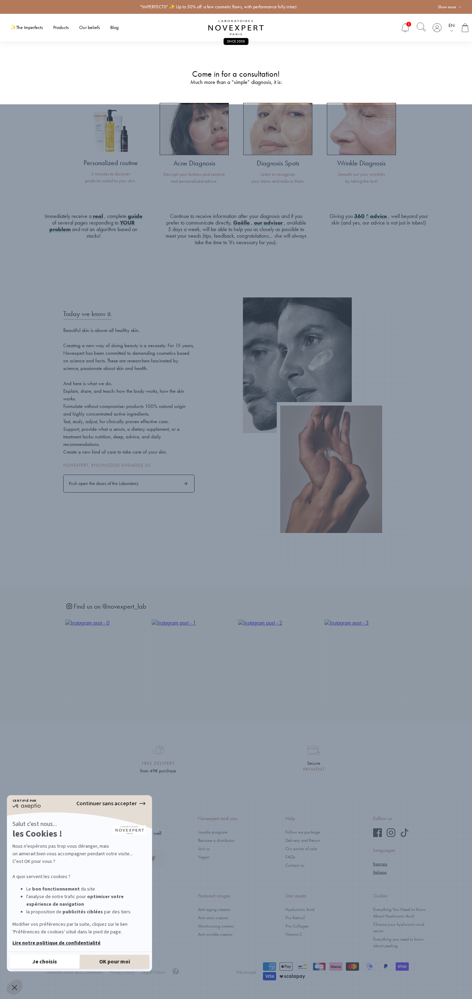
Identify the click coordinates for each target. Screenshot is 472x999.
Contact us (294, 865)
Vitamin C (293, 934)
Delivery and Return (302, 840)
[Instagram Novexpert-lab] (391, 835)
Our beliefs (89, 27)
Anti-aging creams (214, 909)
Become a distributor (216, 840)
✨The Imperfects (26, 27)
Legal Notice (154, 972)
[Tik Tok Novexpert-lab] (404, 835)
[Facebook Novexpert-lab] (377, 835)
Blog (114, 27)
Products (61, 27)
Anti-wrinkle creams (215, 934)
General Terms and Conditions (74, 972)
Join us (204, 848)
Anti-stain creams (213, 917)
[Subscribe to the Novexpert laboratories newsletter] (152, 858)
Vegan (203, 856)
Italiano (380, 872)
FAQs (290, 856)
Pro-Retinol (295, 917)
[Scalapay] (292, 977)
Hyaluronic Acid (299, 909)
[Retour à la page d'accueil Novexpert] (236, 27)
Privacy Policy (122, 972)
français (380, 863)
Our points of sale (301, 848)
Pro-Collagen (297, 926)
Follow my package (302, 832)
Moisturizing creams (216, 926)
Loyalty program (212, 832)
